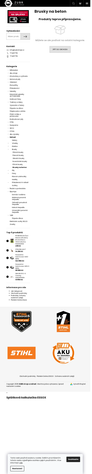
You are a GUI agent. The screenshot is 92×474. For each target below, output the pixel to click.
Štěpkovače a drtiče (17, 111)
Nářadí (13, 137)
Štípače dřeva (17, 218)
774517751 (14, 53)
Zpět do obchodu (60, 49)
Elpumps (13, 191)
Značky (12, 224)
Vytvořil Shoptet (79, 384)
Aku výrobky (14, 134)
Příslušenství (14, 88)
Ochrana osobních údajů (64, 376)
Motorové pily (15, 79)
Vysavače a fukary (17, 105)
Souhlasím (73, 459)
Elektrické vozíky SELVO (18, 221)
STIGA (12, 131)
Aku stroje (13, 73)
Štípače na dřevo (16, 108)
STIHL (12, 122)
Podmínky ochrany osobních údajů (18, 296)
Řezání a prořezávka (17, 188)
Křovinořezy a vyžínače (19, 76)
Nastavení (17, 468)
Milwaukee (14, 70)
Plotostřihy (14, 85)
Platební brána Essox (19, 300)
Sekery (14, 140)
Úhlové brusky (18, 152)
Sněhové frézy (15, 99)
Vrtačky (15, 143)
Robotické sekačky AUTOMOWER (17, 95)
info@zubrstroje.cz (17, 50)
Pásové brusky (18, 155)
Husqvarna (14, 125)
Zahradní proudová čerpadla (19, 203)
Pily (13, 170)
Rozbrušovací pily (16, 119)
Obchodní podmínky (19, 293)
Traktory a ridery (16, 102)
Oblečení (13, 82)
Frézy (14, 173)
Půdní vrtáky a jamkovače (15, 115)
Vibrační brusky (18, 158)
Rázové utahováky (19, 176)
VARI (11, 215)
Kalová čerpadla (18, 207)
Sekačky (13, 91)
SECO (12, 128)
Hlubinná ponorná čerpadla (19, 198)
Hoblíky (15, 179)
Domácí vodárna (18, 194)
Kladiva (15, 146)
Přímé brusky (18, 164)
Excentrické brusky (20, 161)
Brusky (14, 149)
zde (21, 463)
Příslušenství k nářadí (20, 182)
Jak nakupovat (16, 291)
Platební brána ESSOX (45, 376)
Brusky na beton (20, 167)
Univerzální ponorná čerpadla (19, 211)
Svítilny (15, 185)
